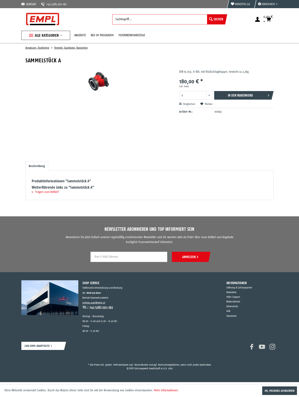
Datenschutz (232, 306)
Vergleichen (189, 104)
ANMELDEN (189, 257)
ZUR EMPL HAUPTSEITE (37, 346)
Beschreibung (37, 166)
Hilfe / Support (233, 297)
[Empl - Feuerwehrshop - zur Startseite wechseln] (42, 19)
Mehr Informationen (166, 390)
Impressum (231, 316)
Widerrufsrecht (233, 302)
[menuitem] (266, 4)
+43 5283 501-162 (51, 4)
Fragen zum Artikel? (47, 192)
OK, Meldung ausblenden (280, 390)
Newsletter (231, 292)
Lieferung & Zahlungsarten (239, 288)
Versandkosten (141, 361)
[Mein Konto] (257, 19)
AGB (228, 311)
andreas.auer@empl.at (93, 303)
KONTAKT (30, 4)
